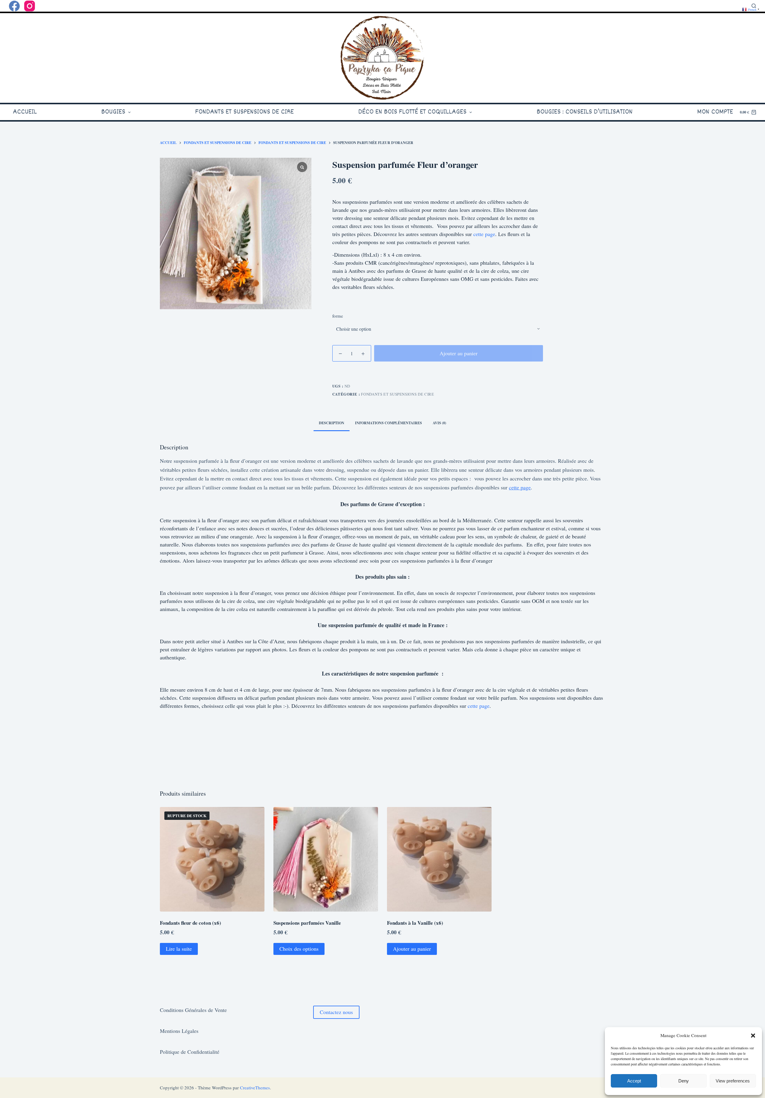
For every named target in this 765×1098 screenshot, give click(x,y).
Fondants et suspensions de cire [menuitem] (244, 112)
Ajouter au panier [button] (412, 948)
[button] (753, 1036)
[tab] (331, 423)
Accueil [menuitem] (25, 112)
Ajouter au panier (459, 353)
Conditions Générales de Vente (193, 1009)
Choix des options (299, 948)
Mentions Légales (179, 1030)
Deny (683, 1080)
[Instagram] (29, 6)
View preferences (733, 1080)
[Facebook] (14, 6)
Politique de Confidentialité (189, 1051)
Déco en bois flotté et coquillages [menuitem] (412, 112)
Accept (634, 1080)
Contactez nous (336, 1012)
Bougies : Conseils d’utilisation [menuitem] (585, 112)
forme (337, 316)
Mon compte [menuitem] (715, 112)
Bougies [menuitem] (113, 112)
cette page (484, 234)
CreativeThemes (255, 1088)
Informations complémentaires (388, 422)
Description (331, 422)
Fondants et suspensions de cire (397, 394)
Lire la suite (179, 948)
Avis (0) (439, 422)
